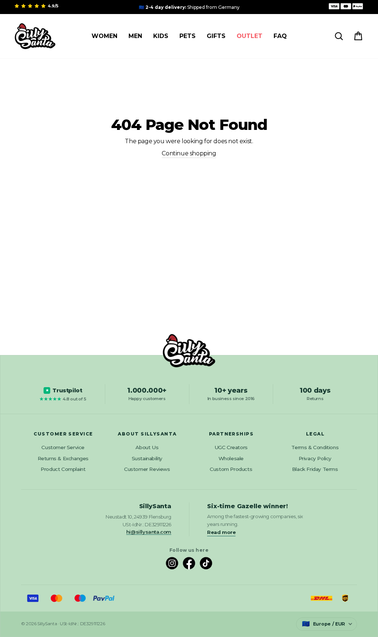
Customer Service (63, 447)
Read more (221, 532)
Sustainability (147, 458)
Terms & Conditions (315, 447)
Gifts (216, 35)
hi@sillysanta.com (148, 532)
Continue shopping (189, 153)
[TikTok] (206, 563)
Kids (160, 35)
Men (135, 35)
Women (104, 35)
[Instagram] (172, 563)
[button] (31, 5)
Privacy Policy (315, 458)
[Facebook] (189, 563)
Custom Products (231, 469)
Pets (187, 35)
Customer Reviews (147, 469)
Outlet (249, 35)
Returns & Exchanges (63, 458)
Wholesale (231, 458)
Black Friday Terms (315, 469)
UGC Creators (231, 447)
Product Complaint (63, 469)
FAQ (280, 35)
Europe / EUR (323, 623)
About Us (146, 447)
